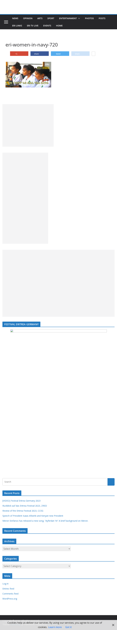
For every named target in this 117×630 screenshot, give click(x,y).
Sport (50, 18)
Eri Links (17, 25)
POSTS (102, 18)
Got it (68, 627)
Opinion (27, 18)
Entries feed (8, 588)
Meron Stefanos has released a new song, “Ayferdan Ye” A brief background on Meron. (45, 520)
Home (59, 25)
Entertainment (68, 18)
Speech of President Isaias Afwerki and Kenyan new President (32, 515)
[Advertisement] (28, 125)
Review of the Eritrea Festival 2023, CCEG (22, 510)
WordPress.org (9, 598)
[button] (78, 18)
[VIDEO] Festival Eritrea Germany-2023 (21, 500)
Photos (89, 18)
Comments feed (10, 593)
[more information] (93, 54)
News (15, 18)
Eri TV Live (32, 25)
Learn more (55, 627)
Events (47, 25)
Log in (5, 583)
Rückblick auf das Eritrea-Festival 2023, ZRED (24, 505)
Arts (40, 18)
